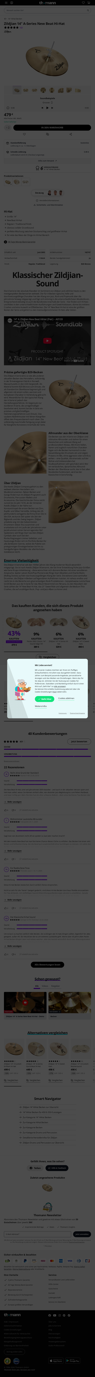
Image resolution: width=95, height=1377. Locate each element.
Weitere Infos (41, 706)
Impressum (63, 713)
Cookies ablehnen (66, 698)
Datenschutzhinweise (77, 713)
